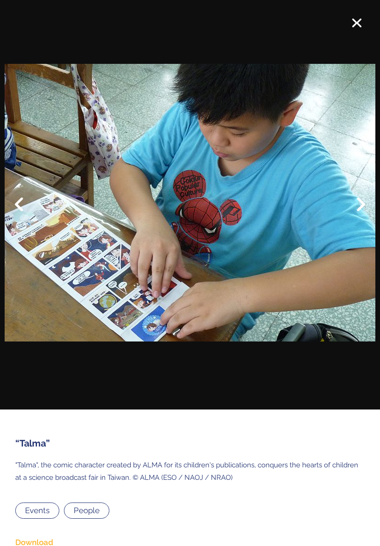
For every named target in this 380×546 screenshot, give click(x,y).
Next (355, 206)
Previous (25, 197)
